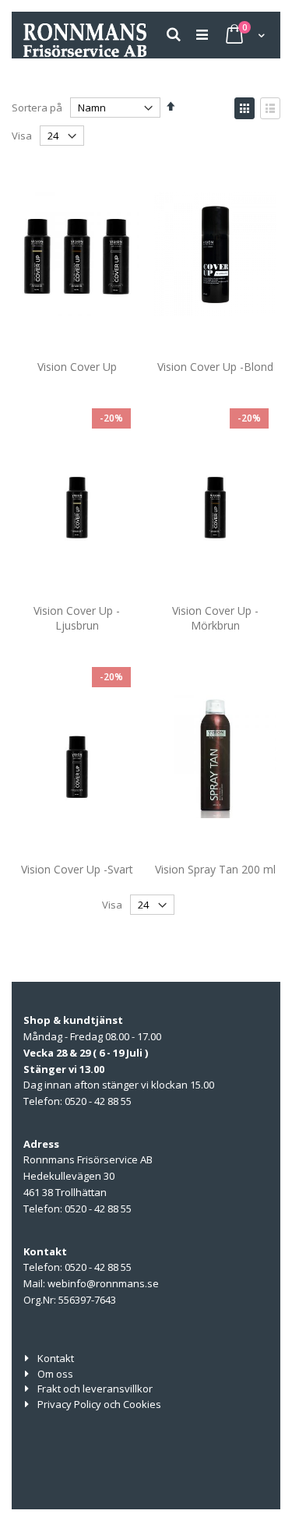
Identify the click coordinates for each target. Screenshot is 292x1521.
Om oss (55, 1374)
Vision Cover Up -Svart (77, 869)
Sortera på (37, 108)
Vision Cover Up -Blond (215, 366)
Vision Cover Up (77, 366)
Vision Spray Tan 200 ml (215, 869)
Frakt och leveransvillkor (95, 1389)
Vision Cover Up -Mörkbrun (215, 618)
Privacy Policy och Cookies (99, 1404)
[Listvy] (270, 108)
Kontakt (55, 1358)
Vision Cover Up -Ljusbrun (76, 618)
